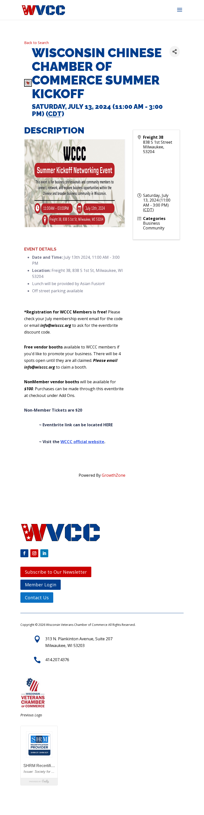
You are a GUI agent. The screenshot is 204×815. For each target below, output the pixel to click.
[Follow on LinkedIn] (44, 553)
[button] (180, 13)
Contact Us (37, 598)
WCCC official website (82, 441)
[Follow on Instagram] (34, 553)
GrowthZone (113, 475)
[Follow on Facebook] (24, 553)
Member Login (40, 585)
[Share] (174, 51)
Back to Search (36, 42)
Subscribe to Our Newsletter (56, 572)
